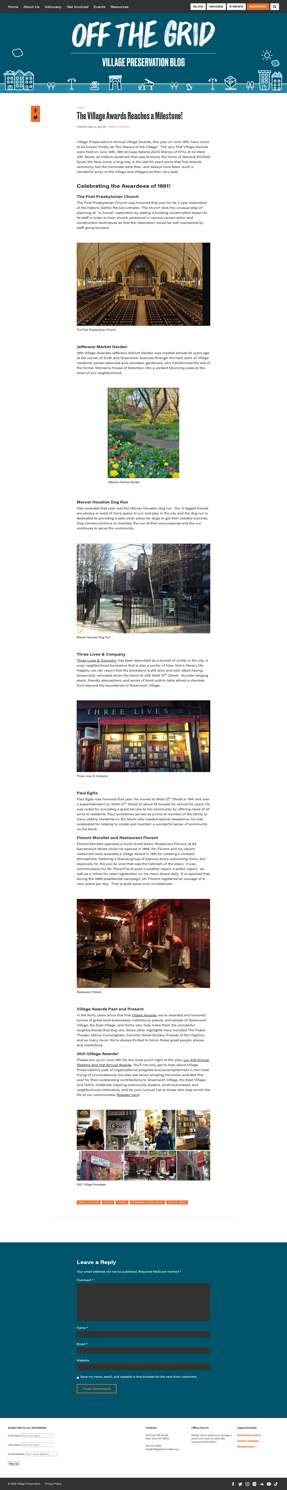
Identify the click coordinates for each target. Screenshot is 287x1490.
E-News (236, 6)
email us (212, 1435)
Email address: (17, 1454)
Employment (249, 1435)
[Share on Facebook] (35, 110)
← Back (81, 107)
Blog (198, 6)
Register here (128, 1094)
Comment (85, 1280)
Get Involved (77, 6)
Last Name (14, 1444)
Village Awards (144, 1015)
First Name (14, 1435)
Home (13, 6)
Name (82, 1328)
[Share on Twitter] (35, 116)
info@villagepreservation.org (162, 1449)
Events (99, 6)
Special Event (177, 1202)
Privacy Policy (53, 1484)
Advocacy (53, 6)
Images (216, 6)
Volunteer (246, 1446)
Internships (248, 1440)
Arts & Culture (88, 1202)
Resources (119, 6)
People (122, 1202)
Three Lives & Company (97, 660)
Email (82, 1344)
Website (83, 1360)
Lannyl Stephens (118, 126)
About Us (31, 6)
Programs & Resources (147, 1202)
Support (258, 6)
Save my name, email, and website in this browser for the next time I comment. (138, 1376)
